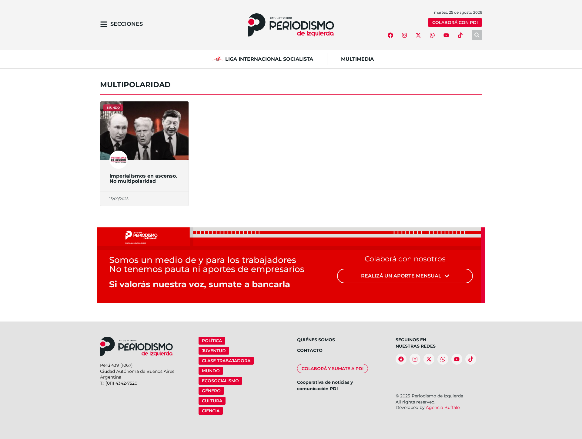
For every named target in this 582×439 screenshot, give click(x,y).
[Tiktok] (460, 35)
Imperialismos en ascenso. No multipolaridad (143, 178)
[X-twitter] (418, 35)
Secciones (126, 24)
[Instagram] (404, 35)
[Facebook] (390, 35)
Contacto (310, 350)
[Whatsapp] (432, 35)
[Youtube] (446, 35)
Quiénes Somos (316, 339)
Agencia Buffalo (443, 407)
